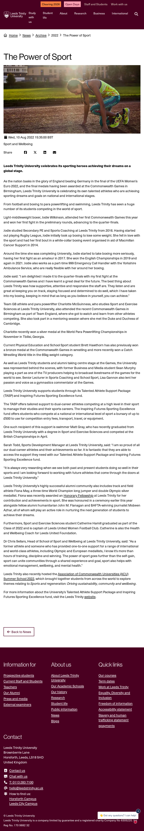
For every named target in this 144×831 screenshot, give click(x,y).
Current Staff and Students (23, 681)
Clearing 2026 (51, 4)
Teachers (10, 687)
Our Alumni (12, 692)
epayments (107, 725)
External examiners (17, 704)
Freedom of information (116, 703)
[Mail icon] (54, 152)
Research (80, 13)
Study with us (32, 17)
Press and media (16, 698)
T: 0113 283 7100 (21, 782)
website (90, 596)
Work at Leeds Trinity (114, 687)
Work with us (119, 4)
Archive (41, 35)
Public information (64, 709)
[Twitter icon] (35, 152)
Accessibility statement (115, 709)
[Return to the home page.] (15, 14)
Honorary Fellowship (78, 495)
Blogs (55, 721)
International (120, 13)
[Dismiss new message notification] (138, 811)
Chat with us (18, 776)
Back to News (21, 632)
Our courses (107, 675)
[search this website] (136, 14)
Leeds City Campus (23, 803)
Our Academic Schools (67, 686)
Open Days (72, 4)
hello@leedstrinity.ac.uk (26, 788)
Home (13, 35)
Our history (59, 692)
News (26, 35)
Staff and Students (95, 4)
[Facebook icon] (25, 152)
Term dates (107, 681)
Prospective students (19, 675)
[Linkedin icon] (45, 152)
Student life (48, 15)
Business (99, 13)
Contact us (17, 770)
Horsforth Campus (22, 798)
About (63, 13)
